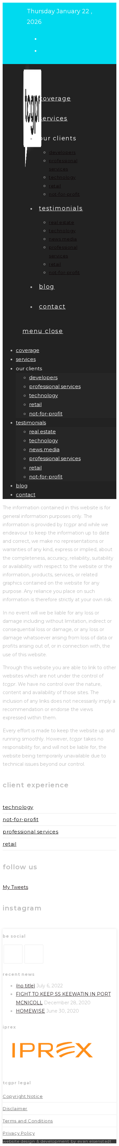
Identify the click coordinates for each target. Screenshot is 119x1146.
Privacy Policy (19, 1133)
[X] (13, 954)
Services (26, 359)
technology (43, 395)
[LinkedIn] (33, 954)
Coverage (27, 350)
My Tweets (15, 887)
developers (43, 377)
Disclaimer (15, 1108)
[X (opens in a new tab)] (46, 38)
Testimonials (31, 422)
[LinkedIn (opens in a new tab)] (46, 50)
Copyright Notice (23, 1096)
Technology (18, 807)
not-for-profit (45, 413)
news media (44, 449)
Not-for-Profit (20, 819)
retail (35, 404)
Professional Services (31, 831)
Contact (25, 494)
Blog (21, 485)
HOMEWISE (30, 1011)
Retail (10, 844)
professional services (55, 386)
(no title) (25, 986)
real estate (42, 431)
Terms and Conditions (28, 1120)
